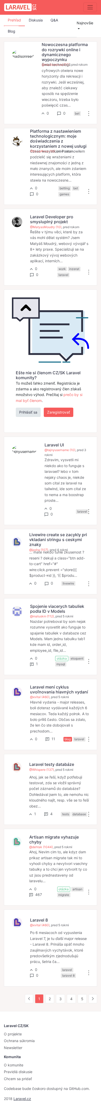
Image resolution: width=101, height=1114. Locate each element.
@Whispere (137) (41, 770)
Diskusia (36, 20)
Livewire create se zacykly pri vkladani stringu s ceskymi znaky (58, 539)
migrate (63, 895)
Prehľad (14, 20)
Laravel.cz (22, 1098)
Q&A (54, 20)
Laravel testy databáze (51, 764)
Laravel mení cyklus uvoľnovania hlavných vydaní (59, 689)
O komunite (13, 1065)
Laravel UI (54, 444)
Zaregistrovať (58, 412)
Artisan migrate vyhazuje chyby (54, 839)
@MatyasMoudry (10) (45, 227)
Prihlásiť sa (28, 412)
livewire (68, 583)
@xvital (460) (39, 697)
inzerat (74, 269)
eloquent (77, 658)
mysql (60, 664)
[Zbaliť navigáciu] (90, 7)
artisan (77, 889)
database (79, 814)
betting (65, 188)
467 (38, 894)
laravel (63, 275)
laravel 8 (68, 975)
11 (53, 739)
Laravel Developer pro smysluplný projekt (51, 219)
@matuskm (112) (42, 616)
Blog (11, 31)
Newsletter (13, 1047)
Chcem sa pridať (18, 1078)
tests (65, 814)
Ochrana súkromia (19, 1040)
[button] (88, 113)
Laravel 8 (39, 920)
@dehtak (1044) (41, 847)
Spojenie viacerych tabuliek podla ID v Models (57, 609)
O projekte (13, 1034)
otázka (62, 658)
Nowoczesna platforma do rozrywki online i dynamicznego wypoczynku (65, 52)
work (62, 269)
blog (67, 739)
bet (77, 113)
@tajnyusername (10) (60, 450)
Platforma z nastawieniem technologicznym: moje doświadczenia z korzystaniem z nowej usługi (58, 139)
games (64, 194)
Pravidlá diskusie (18, 1072)
